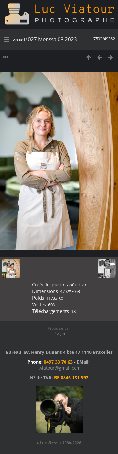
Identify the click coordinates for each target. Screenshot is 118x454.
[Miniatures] (88, 57)
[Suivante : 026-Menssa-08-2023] (110, 57)
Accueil (19, 40)
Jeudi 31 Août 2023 (69, 285)
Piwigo (59, 333)
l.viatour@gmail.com (59, 368)
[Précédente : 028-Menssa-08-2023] (99, 57)
